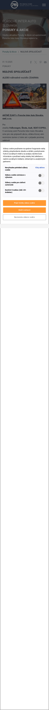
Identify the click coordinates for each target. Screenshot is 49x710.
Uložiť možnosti (24, 210)
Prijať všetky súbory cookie (24, 203)
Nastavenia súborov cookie (24, 217)
